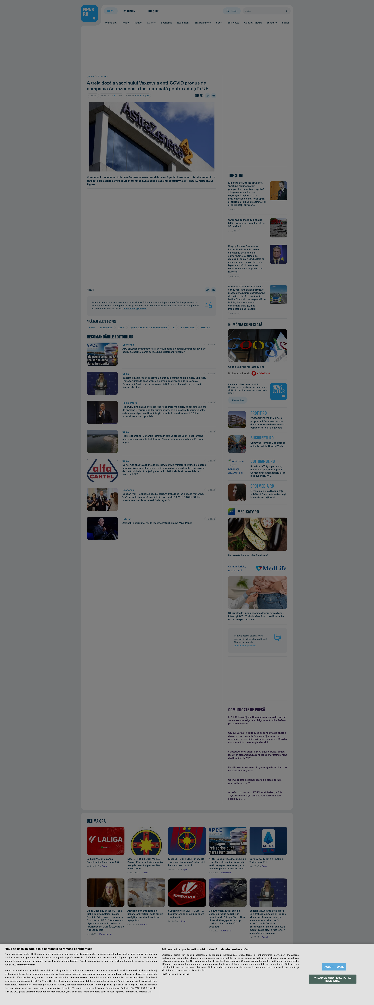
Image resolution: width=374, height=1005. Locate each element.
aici (29, 984)
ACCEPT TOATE (334, 967)
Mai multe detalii (26, 964)
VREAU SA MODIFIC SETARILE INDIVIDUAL (332, 979)
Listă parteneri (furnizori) (175, 974)
